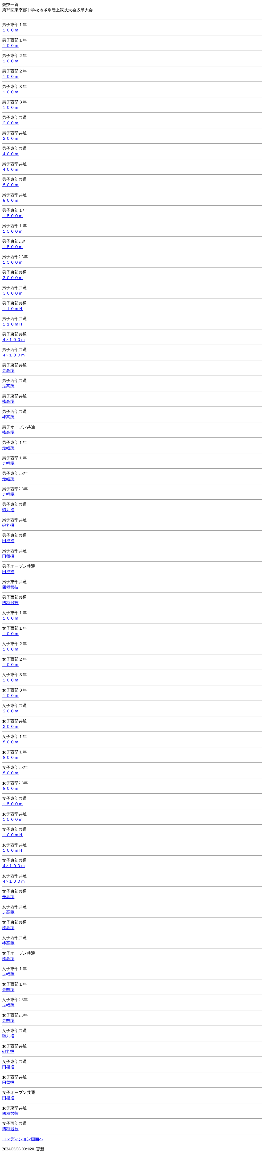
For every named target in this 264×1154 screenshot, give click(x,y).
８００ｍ (10, 185)
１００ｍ (10, 30)
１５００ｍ (12, 216)
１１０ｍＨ (12, 308)
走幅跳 (8, 448)
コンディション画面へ (22, 1139)
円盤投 (8, 541)
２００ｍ (10, 123)
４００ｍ (10, 154)
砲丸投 (8, 510)
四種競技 (10, 587)
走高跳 (8, 370)
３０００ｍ (12, 277)
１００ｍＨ (12, 835)
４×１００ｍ (13, 339)
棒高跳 (8, 401)
